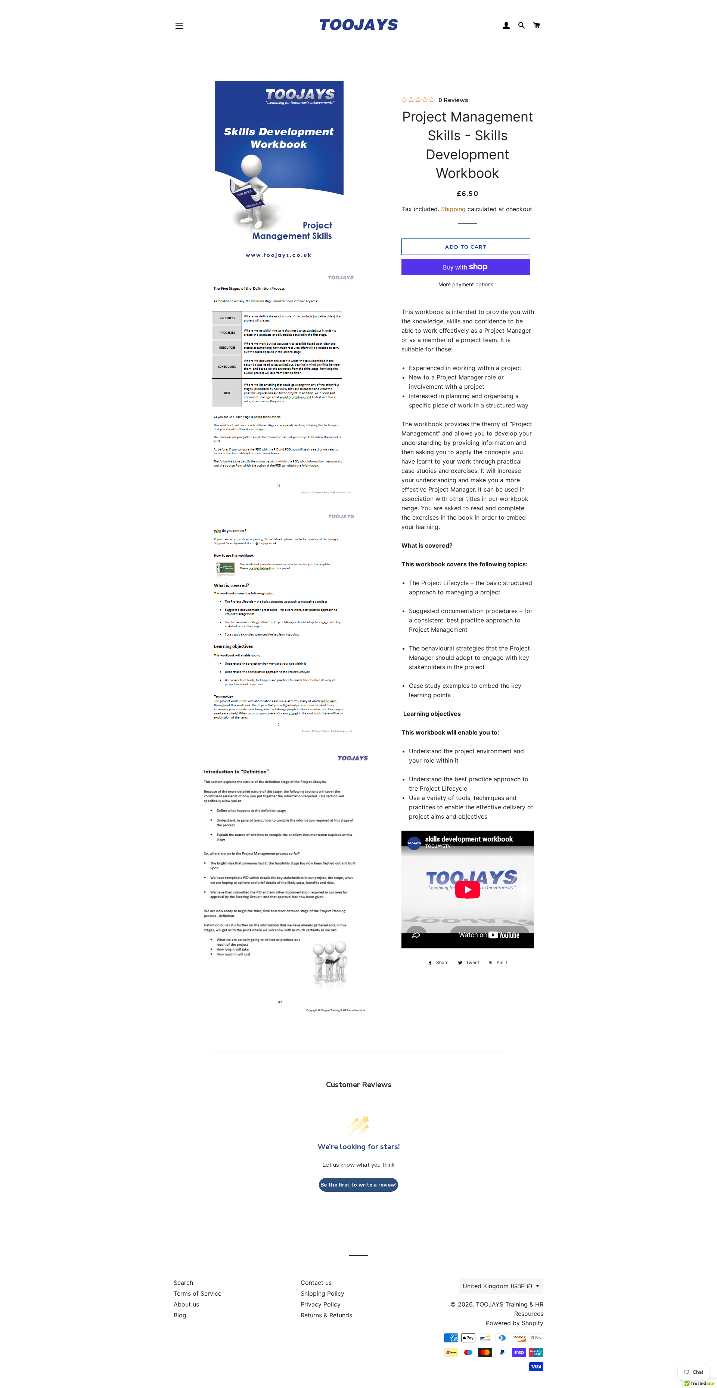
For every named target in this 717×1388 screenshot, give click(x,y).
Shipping (453, 209)
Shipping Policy (322, 1293)
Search (183, 1282)
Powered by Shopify (514, 1323)
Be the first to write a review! (358, 1184)
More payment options (465, 284)
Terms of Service (197, 1293)
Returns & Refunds (326, 1315)
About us (186, 1304)
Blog (180, 1315)
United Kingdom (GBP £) (498, 1286)
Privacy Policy (321, 1304)
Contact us (316, 1282)
